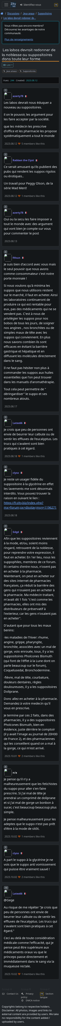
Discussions (13, 13)
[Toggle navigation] (6, 5)
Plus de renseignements (19, 39)
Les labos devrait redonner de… (19, 18)
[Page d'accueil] (2, 13)
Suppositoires (45, 13)
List (8, 65)
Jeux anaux (28, 13)
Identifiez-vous (32, 4)
